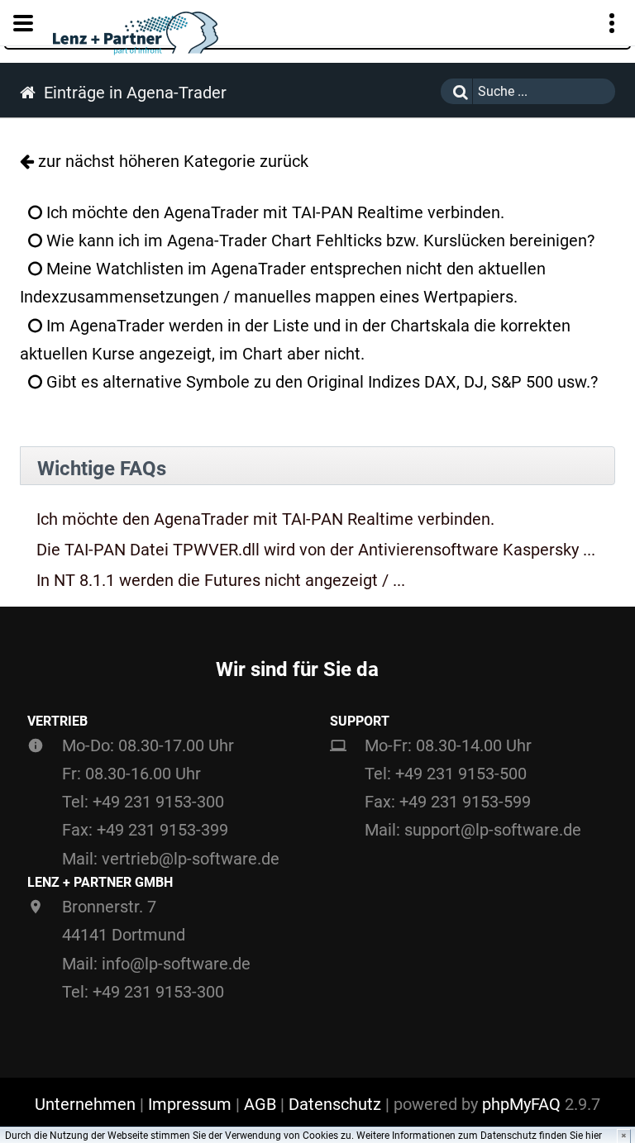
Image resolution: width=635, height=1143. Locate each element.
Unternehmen (85, 1104)
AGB (260, 1104)
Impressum (190, 1104)
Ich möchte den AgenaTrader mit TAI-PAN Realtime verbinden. (273, 212)
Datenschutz (335, 1104)
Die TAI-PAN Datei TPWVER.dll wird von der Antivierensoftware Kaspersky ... (315, 550)
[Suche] (456, 91)
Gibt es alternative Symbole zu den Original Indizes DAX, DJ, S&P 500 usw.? (320, 382)
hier (593, 1135)
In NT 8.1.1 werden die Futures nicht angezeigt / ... (220, 580)
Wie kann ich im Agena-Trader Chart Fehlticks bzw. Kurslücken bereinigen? (318, 240)
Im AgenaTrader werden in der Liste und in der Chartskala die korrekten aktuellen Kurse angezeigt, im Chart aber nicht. (295, 340)
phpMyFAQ (521, 1104)
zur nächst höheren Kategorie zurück (173, 161)
